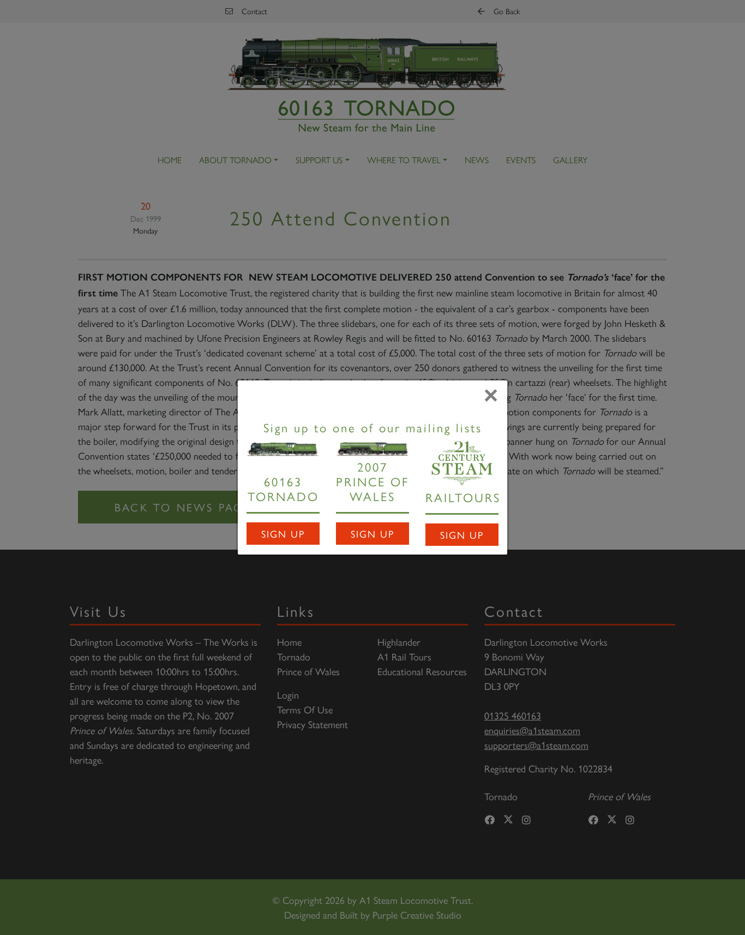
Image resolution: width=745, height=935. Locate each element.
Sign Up (283, 533)
